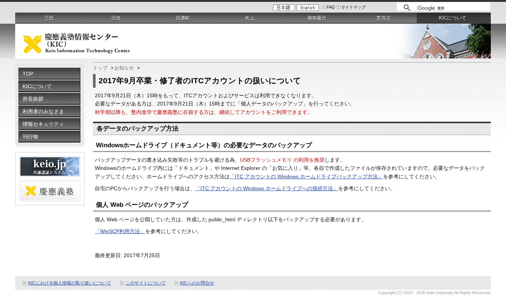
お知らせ (124, 68)
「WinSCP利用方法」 (120, 231)
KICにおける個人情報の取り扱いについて (69, 283)
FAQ (331, 7)
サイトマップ (353, 7)
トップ (100, 68)
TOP (28, 74)
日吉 (116, 18)
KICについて (37, 86)
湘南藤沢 (316, 18)
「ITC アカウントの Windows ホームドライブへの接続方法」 (266, 188)
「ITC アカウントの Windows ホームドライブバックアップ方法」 (306, 176)
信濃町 (183, 18)
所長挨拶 (33, 99)
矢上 (249, 18)
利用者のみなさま (43, 111)
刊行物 (30, 136)
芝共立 (383, 18)
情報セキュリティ (43, 124)
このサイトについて (146, 283)
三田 (49, 18)
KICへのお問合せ (197, 283)
